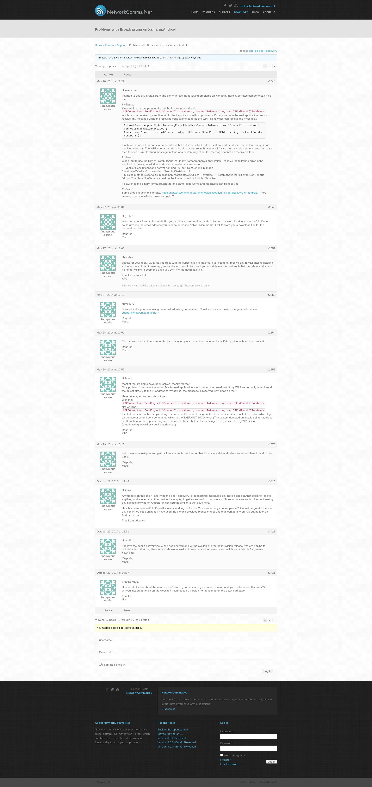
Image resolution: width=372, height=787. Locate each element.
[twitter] (230, 5)
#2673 (271, 444)
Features (208, 12)
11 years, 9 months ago (169, 57)
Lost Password (229, 764)
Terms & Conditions (268, 782)
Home (194, 12)
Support (224, 12)
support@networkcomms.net (139, 312)
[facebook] (225, 5)
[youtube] (236, 5)
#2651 (271, 248)
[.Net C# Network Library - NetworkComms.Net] (123, 10)
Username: (106, 640)
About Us (269, 12)
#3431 (271, 572)
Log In (267, 671)
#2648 (271, 207)
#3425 (271, 481)
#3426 (271, 531)
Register (225, 759)
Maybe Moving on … (170, 733)
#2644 (271, 81)
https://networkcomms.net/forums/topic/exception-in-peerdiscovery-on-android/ (210, 192)
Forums (109, 45)
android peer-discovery (263, 50)
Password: (105, 652)
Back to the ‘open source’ (173, 729)
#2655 (271, 369)
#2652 (271, 294)
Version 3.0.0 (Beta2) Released (177, 742)
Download (241, 12)
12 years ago (168, 709)
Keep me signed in (113, 664)
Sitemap (252, 782)
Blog (255, 12)
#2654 (271, 332)
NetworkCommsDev (139, 692)
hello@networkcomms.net (258, 6)
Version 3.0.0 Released (172, 738)
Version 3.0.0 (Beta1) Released (177, 746)
